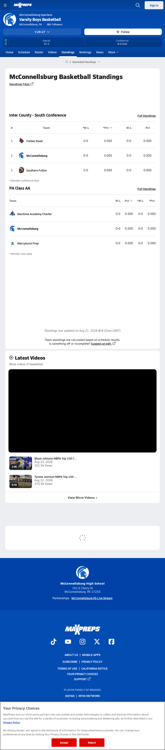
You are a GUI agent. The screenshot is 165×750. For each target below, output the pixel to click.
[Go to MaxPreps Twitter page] (97, 642)
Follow (125, 32)
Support (80, 679)
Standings (68, 52)
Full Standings (146, 115)
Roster (39, 52)
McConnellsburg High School (82, 583)
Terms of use (67, 669)
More (111, 52)
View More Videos (81, 497)
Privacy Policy (91, 662)
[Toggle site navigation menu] (5, 5)
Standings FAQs (19, 84)
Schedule (24, 52)
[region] (82, 726)
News (99, 52)
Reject (92, 742)
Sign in (154, 5)
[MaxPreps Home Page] (66, 62)
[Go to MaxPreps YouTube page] (68, 642)
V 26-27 (40, 32)
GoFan (69, 696)
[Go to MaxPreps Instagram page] (82, 642)
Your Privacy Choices (82, 674)
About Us (71, 655)
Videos (52, 52)
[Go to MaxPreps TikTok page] (53, 642)
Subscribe (70, 662)
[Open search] (138, 5)
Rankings (85, 52)
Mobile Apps (91, 655)
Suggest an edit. (101, 344)
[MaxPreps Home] (23, 5)
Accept (64, 742)
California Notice (94, 669)
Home (9, 52)
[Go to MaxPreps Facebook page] (111, 642)
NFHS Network (89, 696)
